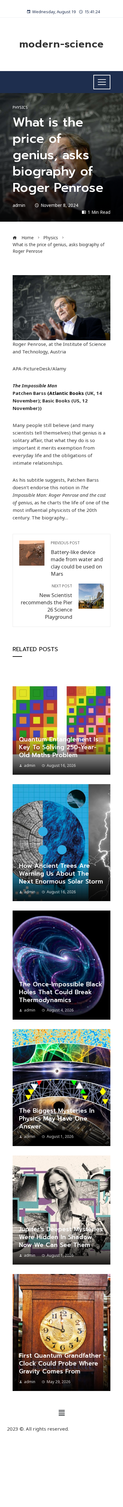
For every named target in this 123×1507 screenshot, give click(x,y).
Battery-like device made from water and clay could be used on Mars (77, 558)
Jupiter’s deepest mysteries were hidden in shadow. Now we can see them (61, 1237)
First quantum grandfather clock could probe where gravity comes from (60, 1363)
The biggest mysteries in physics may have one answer (57, 1118)
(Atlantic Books (65, 393)
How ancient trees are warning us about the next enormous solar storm (61, 873)
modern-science (61, 44)
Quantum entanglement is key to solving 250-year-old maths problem (58, 747)
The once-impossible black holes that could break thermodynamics (60, 992)
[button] (61, 1413)
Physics (20, 107)
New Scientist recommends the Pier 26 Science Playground (46, 602)
